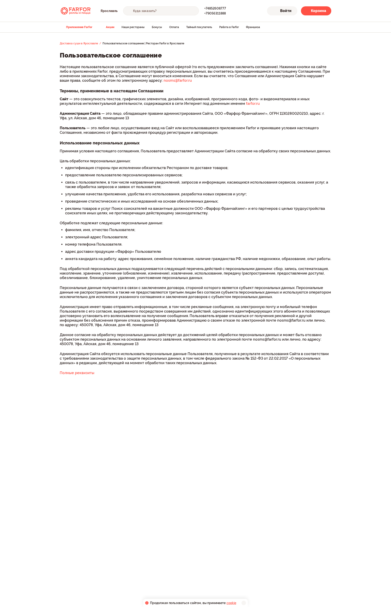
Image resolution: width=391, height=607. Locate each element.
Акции (110, 27)
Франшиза (253, 27)
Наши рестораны (133, 27)
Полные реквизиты (77, 373)
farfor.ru (253, 103)
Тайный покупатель (199, 27)
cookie (231, 603)
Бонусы (157, 27)
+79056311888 (215, 13)
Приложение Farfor (79, 27)
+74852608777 (215, 8)
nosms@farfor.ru (178, 80)
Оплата (174, 27)
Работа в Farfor (229, 27)
